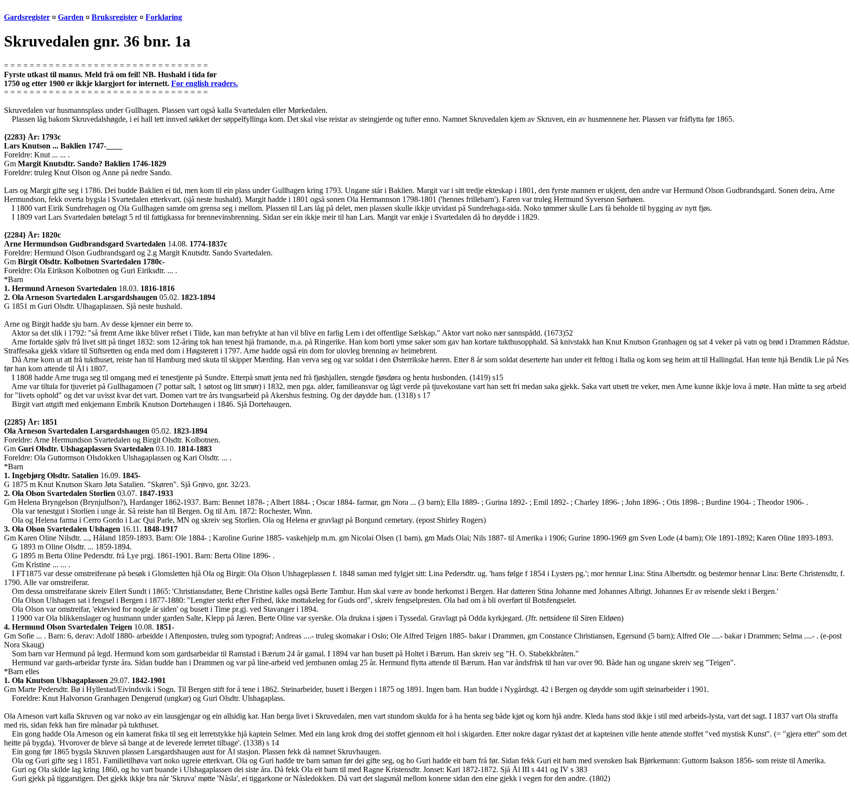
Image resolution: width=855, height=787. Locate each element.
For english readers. (204, 83)
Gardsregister (27, 17)
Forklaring (163, 17)
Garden (71, 17)
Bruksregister (115, 17)
